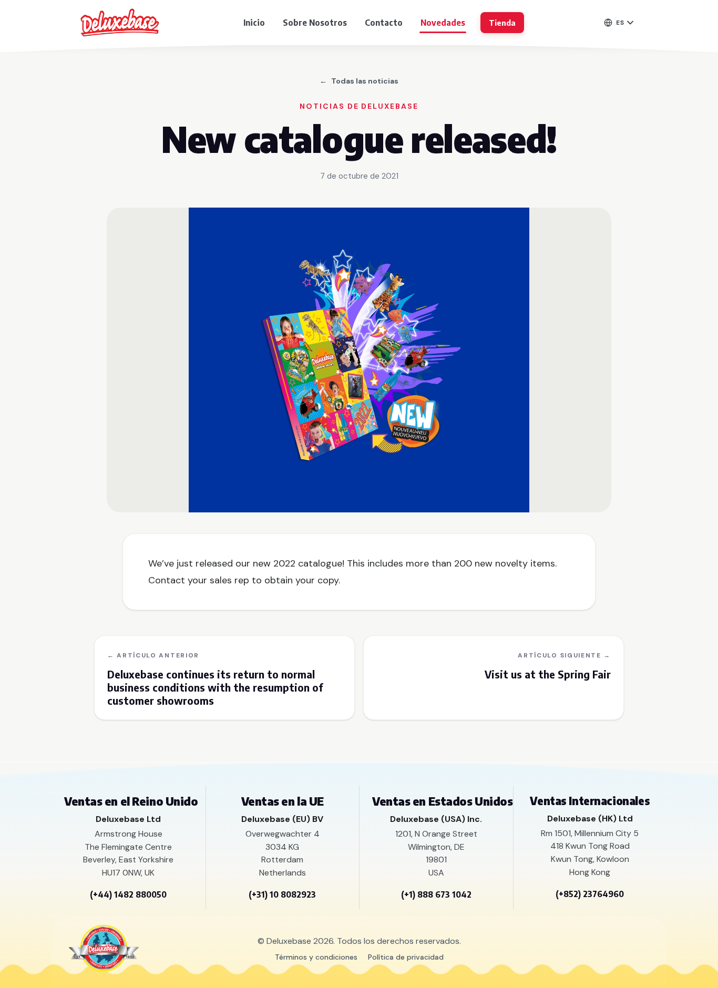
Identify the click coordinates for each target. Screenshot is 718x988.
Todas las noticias (359, 81)
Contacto (384, 22)
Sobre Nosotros (315, 22)
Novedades (442, 22)
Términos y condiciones (316, 957)
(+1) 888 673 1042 (436, 894)
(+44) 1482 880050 (128, 894)
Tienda (502, 22)
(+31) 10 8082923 (282, 894)
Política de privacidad (406, 957)
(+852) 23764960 (590, 894)
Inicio (254, 22)
